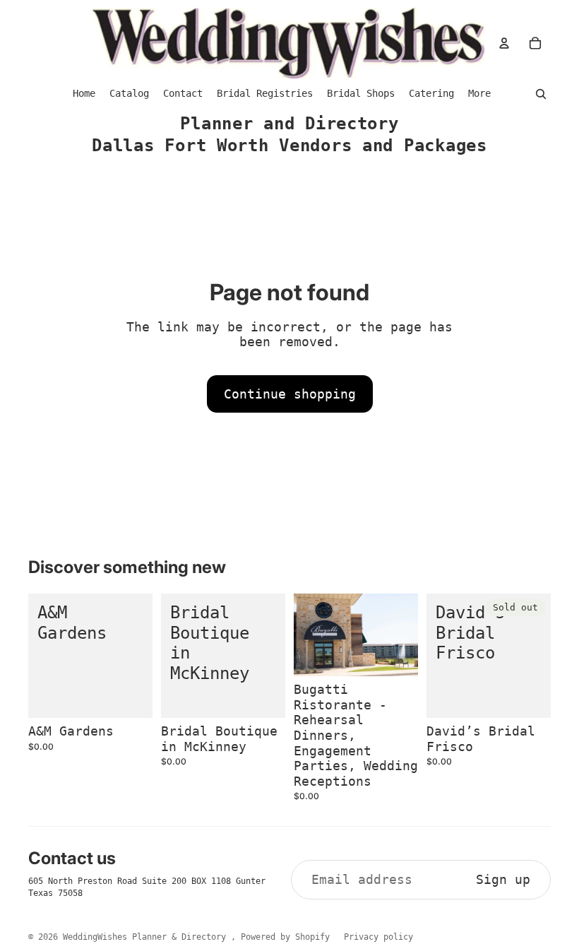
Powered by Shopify (285, 937)
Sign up (503, 879)
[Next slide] (407, 635)
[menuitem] (479, 93)
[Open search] (540, 94)
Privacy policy (378, 937)
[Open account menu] (504, 43)
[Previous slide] (305, 635)
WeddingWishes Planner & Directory (147, 937)
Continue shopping (290, 394)
